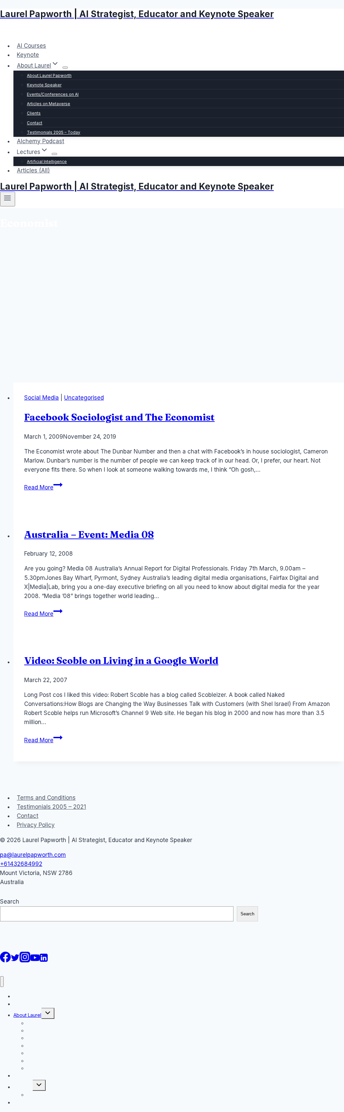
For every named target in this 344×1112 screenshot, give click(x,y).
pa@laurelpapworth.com (33, 854)
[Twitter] (15, 960)
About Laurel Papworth (49, 75)
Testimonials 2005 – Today (53, 132)
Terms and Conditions (46, 797)
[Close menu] (2, 981)
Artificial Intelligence (47, 161)
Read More (43, 487)
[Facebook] (5, 960)
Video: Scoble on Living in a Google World (121, 660)
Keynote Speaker (44, 84)
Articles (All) (33, 170)
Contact (34, 122)
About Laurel (27, 1015)
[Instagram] (24, 960)
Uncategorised (84, 397)
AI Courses (31, 45)
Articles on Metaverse (48, 103)
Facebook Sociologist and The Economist (119, 417)
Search (9, 901)
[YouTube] (35, 960)
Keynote (28, 54)
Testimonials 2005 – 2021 (51, 806)
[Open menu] (7, 199)
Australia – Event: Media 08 (89, 534)
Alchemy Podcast (40, 141)
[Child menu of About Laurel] (65, 68)
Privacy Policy (36, 825)
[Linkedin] (44, 960)
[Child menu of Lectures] (54, 154)
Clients (34, 113)
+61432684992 (21, 864)
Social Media (41, 397)
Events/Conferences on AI (53, 94)
